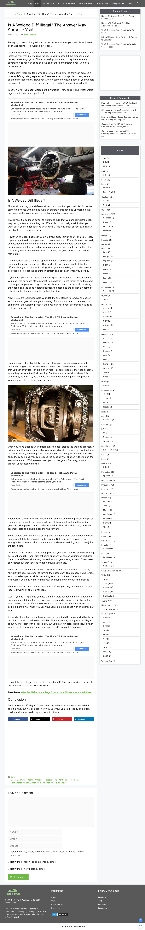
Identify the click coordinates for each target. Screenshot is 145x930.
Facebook (102, 897)
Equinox (106, 226)
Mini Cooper (106, 480)
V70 (105, 643)
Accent (106, 338)
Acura (103, 158)
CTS (105, 205)
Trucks (130, 3)
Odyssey (107, 325)
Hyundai (104, 334)
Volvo (103, 622)
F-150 (105, 265)
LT (104, 402)
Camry (106, 587)
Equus (105, 347)
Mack (103, 459)
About (54, 897)
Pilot (105, 329)
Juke (105, 506)
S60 (105, 634)
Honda (104, 304)
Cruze (105, 222)
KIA (102, 429)
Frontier (106, 501)
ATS (105, 200)
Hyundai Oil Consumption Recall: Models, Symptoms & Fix (119, 133)
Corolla (106, 591)
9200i (105, 398)
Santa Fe (107, 364)
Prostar (106, 407)
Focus (105, 273)
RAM (103, 553)
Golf (105, 617)
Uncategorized (107, 605)
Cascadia (107, 291)
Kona (105, 359)
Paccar (104, 532)
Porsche (104, 545)
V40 (105, 639)
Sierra (105, 299)
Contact (54, 901)
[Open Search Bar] (137, 3)
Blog (30, 3)
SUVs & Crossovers (66, 3)
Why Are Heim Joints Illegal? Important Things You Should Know (56, 692)
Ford (103, 248)
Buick (103, 184)
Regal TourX (108, 192)
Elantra (106, 342)
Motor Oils (105, 489)
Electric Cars (48, 3)
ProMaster (107, 557)
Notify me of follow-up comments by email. (33, 861)
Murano (106, 510)
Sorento (106, 441)
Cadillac (104, 197)
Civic (105, 312)
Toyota (104, 584)
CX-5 (105, 467)
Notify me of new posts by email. (27, 868)
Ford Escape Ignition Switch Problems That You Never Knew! (38, 783)
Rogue (106, 518)
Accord (106, 308)
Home (11, 14)
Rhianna (104, 117)
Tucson (106, 372)
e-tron (106, 175)
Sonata (106, 368)
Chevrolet (105, 214)
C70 (105, 626)
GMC (103, 296)
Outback (106, 566)
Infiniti (104, 382)
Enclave (106, 188)
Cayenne (107, 548)
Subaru (104, 562)
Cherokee (107, 420)
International (106, 390)
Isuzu (103, 412)
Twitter (101, 901)
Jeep (103, 416)
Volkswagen (106, 614)
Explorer (106, 261)
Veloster (106, 377)
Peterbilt (105, 536)
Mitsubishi (105, 485)
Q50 (105, 385)
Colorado (107, 218)
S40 (105, 630)
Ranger (106, 282)
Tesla (103, 575)
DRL (105, 162)
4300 (105, 394)
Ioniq (105, 355)
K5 (104, 432)
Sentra (106, 523)
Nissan (104, 498)
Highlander (107, 596)
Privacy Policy (57, 904)
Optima (106, 437)
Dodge (104, 236)
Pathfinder (107, 514)
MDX (105, 166)
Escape (106, 256)
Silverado (107, 231)
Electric (104, 240)
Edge (105, 252)
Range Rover (108, 450)
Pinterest (102, 904)
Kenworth (105, 425)
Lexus (103, 455)
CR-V (105, 321)
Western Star (106, 661)
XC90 (105, 656)
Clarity (106, 316)
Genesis (106, 351)
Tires (103, 579)
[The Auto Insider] (11, 3)
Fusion (106, 278)
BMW (103, 180)
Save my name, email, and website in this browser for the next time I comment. (47, 853)
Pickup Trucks (117, 3)
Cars (37, 3)
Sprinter (106, 475)
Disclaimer (55, 908)
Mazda (104, 463)
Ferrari (104, 244)
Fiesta (105, 269)
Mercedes (105, 472)
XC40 (105, 647)
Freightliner (106, 287)
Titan (105, 527)
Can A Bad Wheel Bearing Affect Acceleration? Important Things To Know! (45, 780)
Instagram (102, 908)
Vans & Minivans (86, 3)
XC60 (105, 652)
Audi (103, 171)
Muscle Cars (102, 3)
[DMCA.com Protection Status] (59, 915)
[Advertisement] (123, 72)
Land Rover (106, 446)
